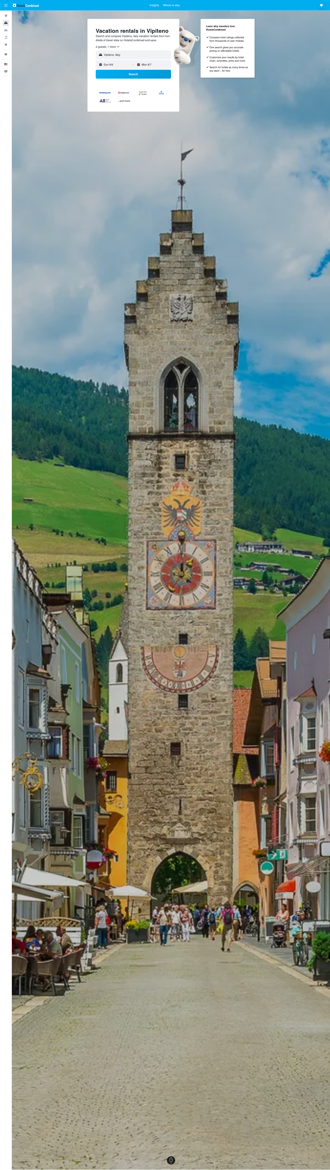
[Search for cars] (5, 30)
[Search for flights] (5, 15)
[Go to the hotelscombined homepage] (25, 5)
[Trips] (5, 54)
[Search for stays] (5, 23)
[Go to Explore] (5, 44)
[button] (6, 5)
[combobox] (108, 46)
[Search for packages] (5, 37)
